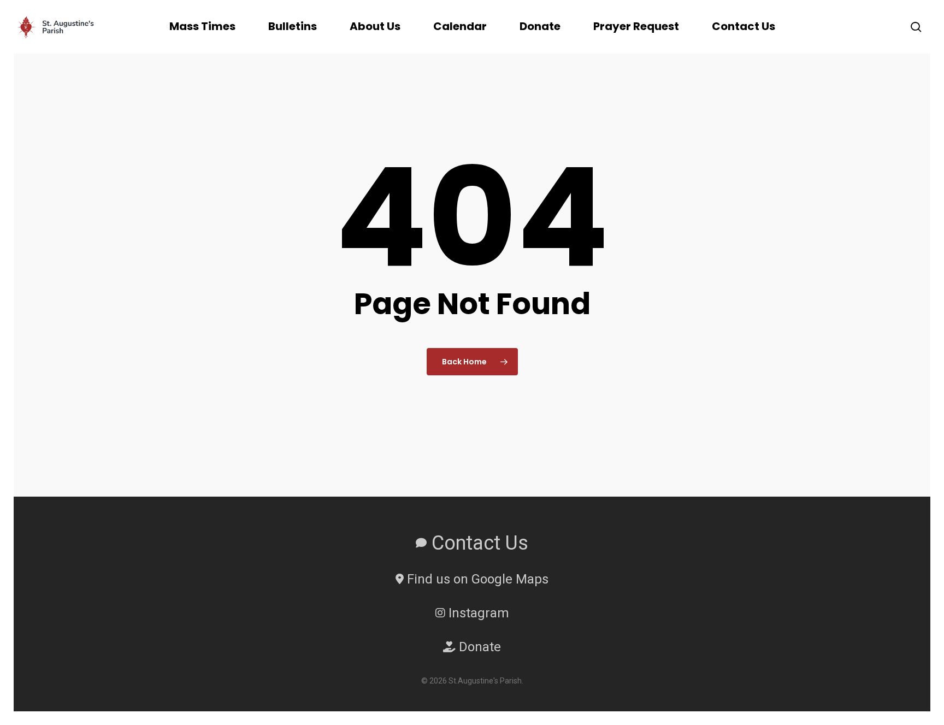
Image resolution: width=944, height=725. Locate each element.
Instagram (477, 613)
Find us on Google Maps (476, 579)
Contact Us (477, 543)
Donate (478, 647)
